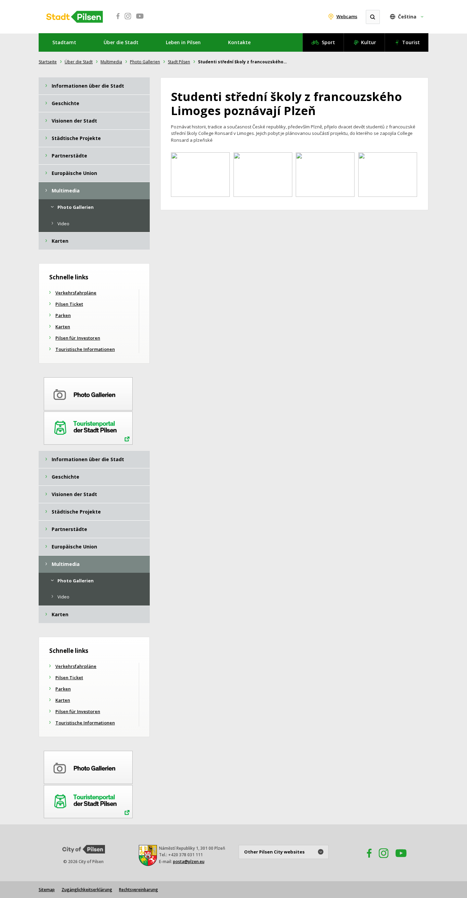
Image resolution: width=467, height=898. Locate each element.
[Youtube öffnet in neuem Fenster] (139, 20)
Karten (62, 327)
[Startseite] (74, 17)
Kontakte (239, 42)
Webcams (346, 16)
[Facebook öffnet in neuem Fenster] (115, 20)
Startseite (48, 62)
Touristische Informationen (85, 349)
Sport (328, 42)
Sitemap (47, 890)
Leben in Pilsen (183, 42)
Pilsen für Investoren (77, 338)
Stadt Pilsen (179, 62)
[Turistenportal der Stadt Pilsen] (88, 427)
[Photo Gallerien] (88, 392)
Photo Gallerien (145, 62)
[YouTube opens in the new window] (401, 860)
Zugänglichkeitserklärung (87, 890)
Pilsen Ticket (69, 304)
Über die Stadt (121, 42)
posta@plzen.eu (188, 861)
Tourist (411, 42)
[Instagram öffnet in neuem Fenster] (127, 20)
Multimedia (111, 62)
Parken (63, 315)
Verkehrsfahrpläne (75, 293)
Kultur (368, 42)
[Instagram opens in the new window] (383, 860)
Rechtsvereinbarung (138, 890)
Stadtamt (64, 42)
